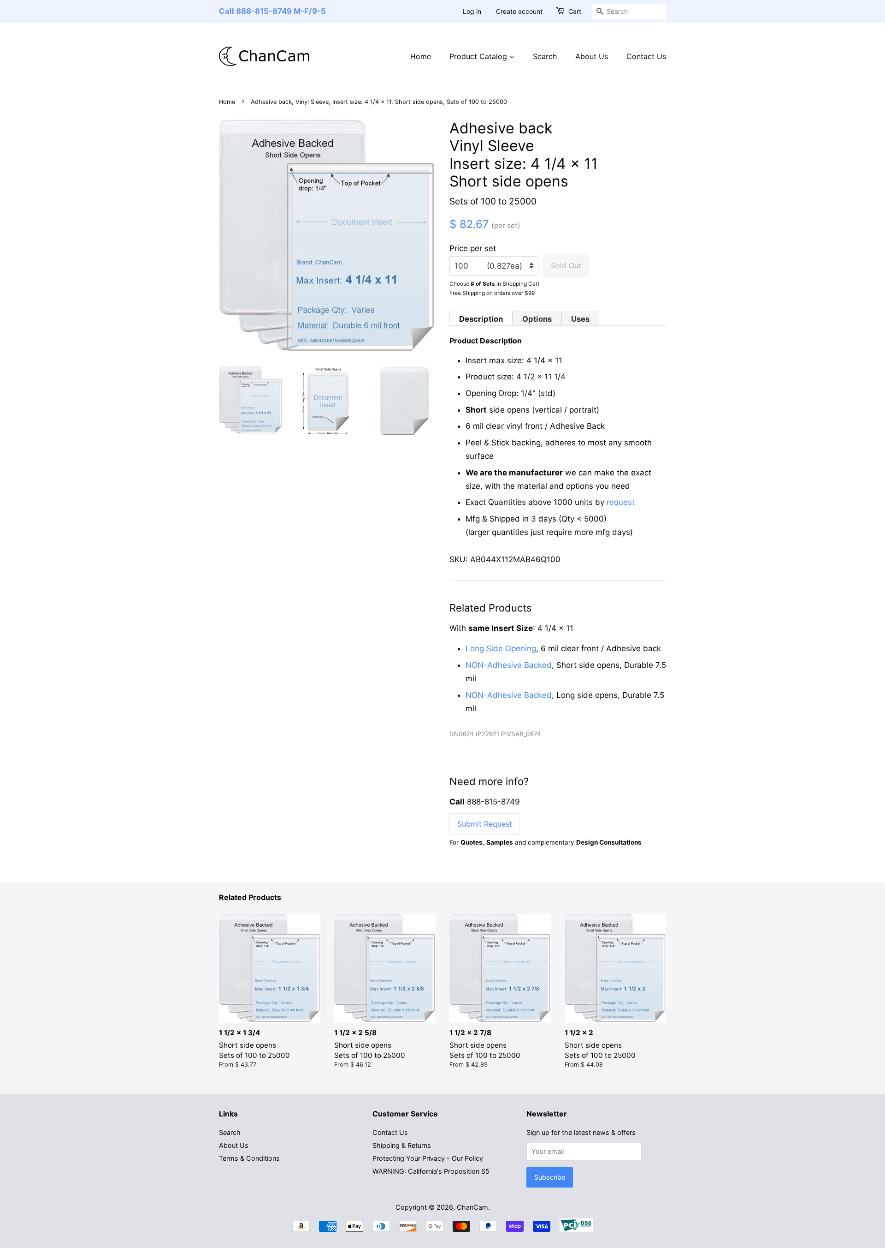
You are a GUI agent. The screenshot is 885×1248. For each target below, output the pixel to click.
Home (420, 56)
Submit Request (484, 823)
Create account (519, 11)
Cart (574, 11)
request (621, 502)
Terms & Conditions (249, 1158)
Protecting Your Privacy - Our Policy (427, 1158)
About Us (591, 56)
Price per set (472, 248)
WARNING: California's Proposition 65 (431, 1171)
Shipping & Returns (401, 1145)
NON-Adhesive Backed (509, 665)
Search (545, 56)
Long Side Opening (501, 648)
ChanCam (472, 1207)
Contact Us (646, 56)
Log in (472, 11)
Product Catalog (479, 56)
